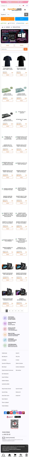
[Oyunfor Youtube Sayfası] (23, 5)
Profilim (17, 360)
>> (22, 310)
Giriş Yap (18, 356)
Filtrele (21, 45)
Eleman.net (18, 392)
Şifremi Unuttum (19, 363)
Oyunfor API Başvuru (6, 363)
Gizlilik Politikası (5, 380)
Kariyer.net (18, 395)
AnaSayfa (8, 27)
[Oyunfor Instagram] (17, 412)
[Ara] (26, 14)
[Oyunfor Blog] (20, 5)
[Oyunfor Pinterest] (23, 412)
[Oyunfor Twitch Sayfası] (27, 5)
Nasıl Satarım (5, 399)
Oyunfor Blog (4, 392)
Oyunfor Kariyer (19, 388)
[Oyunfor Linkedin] (14, 412)
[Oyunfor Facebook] (5, 412)
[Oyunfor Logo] (14, 9)
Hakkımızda (4, 353)
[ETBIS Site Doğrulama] (14, 428)
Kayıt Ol (17, 353)
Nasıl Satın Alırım (5, 395)
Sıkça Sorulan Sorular (6, 388)
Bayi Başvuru (4, 356)
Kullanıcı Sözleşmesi (20, 366)
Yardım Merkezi (5, 405)
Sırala (7, 45)
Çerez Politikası (5, 377)
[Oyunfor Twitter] (8, 412)
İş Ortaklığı (4, 360)
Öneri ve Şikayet (5, 402)
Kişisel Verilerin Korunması (7, 370)
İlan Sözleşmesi (5, 373)
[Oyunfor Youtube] (11, 412)
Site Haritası (18, 370)
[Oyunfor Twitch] (20, 412)
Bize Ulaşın (4, 366)
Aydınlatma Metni (5, 384)
